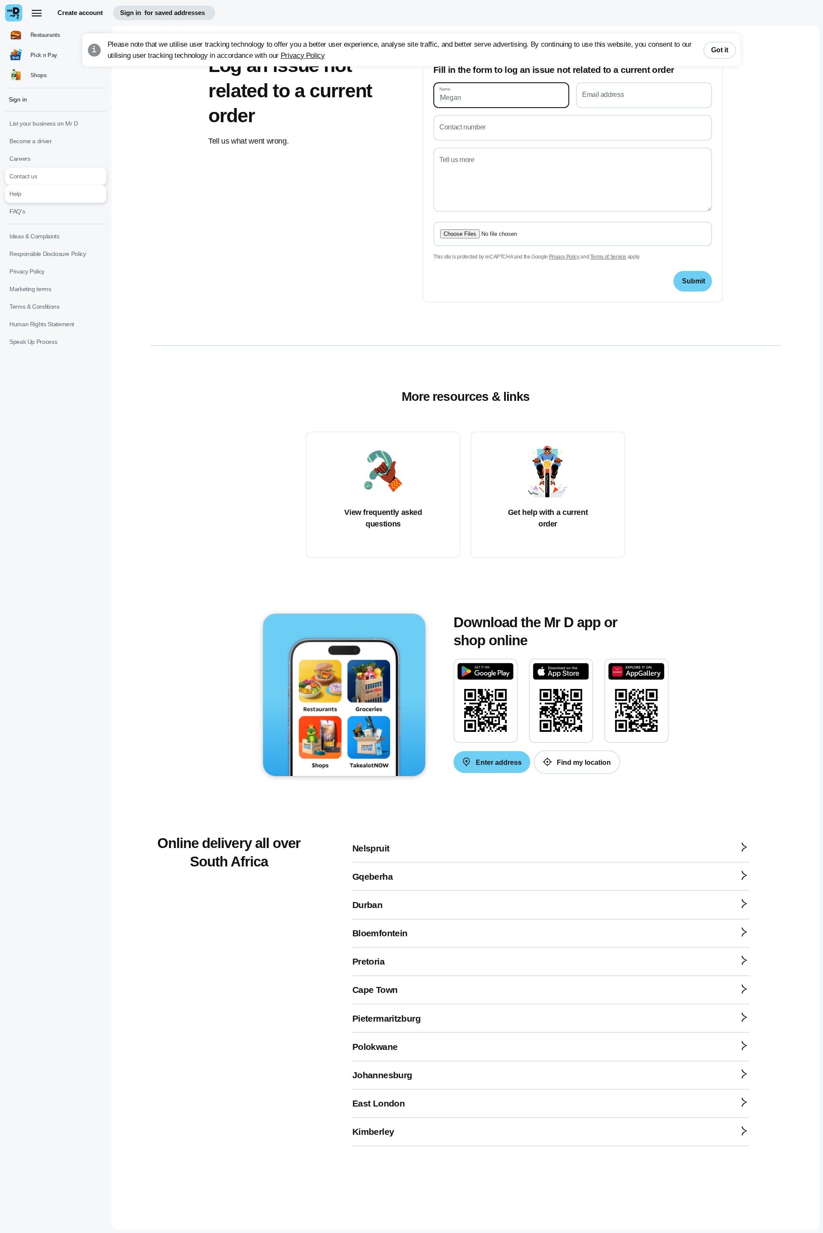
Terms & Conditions (34, 306)
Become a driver (30, 141)
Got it (719, 50)
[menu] (36, 13)
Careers (19, 158)
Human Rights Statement (41, 324)
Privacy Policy (303, 55)
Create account (80, 12)
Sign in (162, 12)
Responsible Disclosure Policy (47, 253)
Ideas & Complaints (34, 236)
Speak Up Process (33, 341)
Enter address (498, 762)
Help (15, 193)
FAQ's (17, 211)
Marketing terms (30, 289)
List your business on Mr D (43, 123)
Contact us (23, 176)
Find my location (583, 762)
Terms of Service (608, 257)
